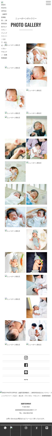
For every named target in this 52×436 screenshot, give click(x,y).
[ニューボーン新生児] (15, 45)
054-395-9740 (28, 413)
